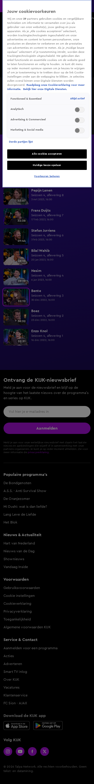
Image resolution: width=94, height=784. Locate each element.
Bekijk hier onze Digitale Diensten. (45, 89)
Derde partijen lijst (21, 141)
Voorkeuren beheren (47, 176)
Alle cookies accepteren (47, 154)
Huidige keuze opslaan (47, 165)
